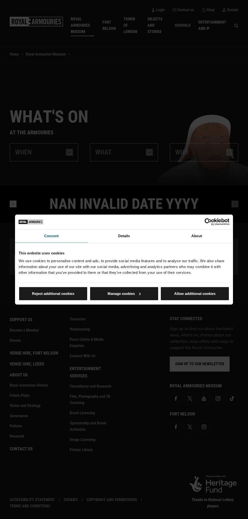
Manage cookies (121, 293)
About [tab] (196, 236)
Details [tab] (124, 236)
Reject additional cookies (53, 293)
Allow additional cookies (195, 293)
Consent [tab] (51, 236)
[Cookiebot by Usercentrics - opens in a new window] (208, 222)
